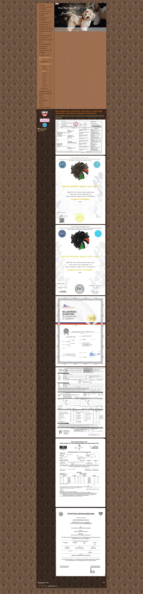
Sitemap (47, 582)
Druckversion (42, 582)
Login (104, 582)
